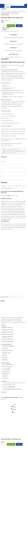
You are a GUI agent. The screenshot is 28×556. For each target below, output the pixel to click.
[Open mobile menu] (2, 6)
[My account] (25, 6)
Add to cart (11, 25)
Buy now (19, 444)
